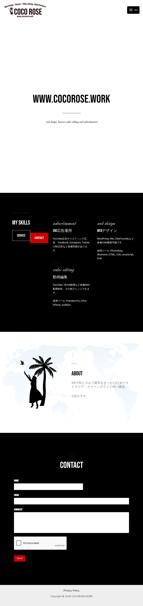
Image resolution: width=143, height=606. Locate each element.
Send (19, 558)
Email (17, 495)
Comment (19, 509)
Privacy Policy (71, 590)
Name (17, 480)
